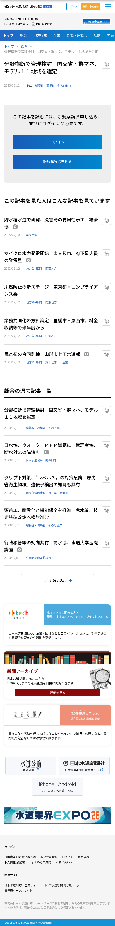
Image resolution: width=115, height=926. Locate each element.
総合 (23, 35)
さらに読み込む (54, 580)
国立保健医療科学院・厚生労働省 (47, 493)
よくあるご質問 (41, 862)
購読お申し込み (91, 6)
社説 (97, 35)
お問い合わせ (64, 862)
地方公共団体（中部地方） (42, 335)
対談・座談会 (77, 35)
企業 (65, 362)
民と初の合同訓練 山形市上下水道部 (42, 354)
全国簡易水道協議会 (38, 558)
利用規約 (83, 857)
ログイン (72, 6)
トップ (8, 35)
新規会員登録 (48, 857)
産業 (57, 35)
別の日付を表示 (18, 24)
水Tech (80, 885)
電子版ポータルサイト (18, 890)
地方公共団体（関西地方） (42, 268)
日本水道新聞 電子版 (28, 6)
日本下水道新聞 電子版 (57, 885)
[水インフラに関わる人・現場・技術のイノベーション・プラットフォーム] (57, 614)
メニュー (108, 6)
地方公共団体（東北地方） (42, 362)
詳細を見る (57, 692)
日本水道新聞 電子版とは (20, 857)
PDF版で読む (44, 24)
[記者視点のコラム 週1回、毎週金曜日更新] (57, 715)
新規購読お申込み (57, 161)
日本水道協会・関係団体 (41, 460)
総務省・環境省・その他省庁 (53, 85)
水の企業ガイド (98, 22)
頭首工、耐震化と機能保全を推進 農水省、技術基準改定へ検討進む (51, 513)
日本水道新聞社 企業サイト (21, 885)
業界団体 (31, 235)
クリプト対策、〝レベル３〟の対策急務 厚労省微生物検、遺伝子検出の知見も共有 (50, 481)
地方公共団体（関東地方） (42, 302)
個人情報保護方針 (15, 862)
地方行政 (40, 35)
